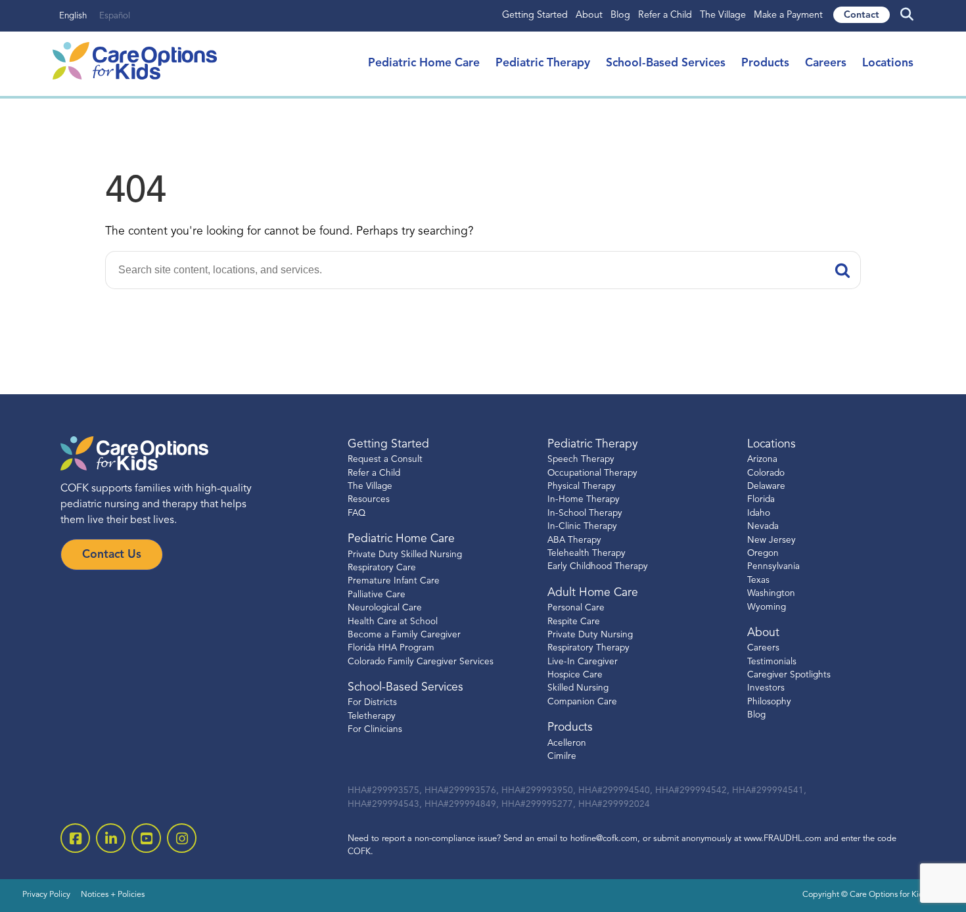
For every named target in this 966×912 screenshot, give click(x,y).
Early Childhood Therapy (597, 566)
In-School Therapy (584, 513)
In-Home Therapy (583, 499)
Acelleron (566, 743)
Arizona (762, 459)
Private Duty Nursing (590, 635)
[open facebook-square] (75, 838)
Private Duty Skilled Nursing (405, 555)
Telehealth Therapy (586, 553)
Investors (766, 688)
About (589, 15)
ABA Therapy (574, 540)
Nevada (763, 526)
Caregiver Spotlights (789, 675)
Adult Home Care (592, 593)
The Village (723, 15)
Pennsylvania (773, 566)
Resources (369, 499)
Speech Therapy (580, 459)
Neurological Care (385, 608)
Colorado (766, 473)
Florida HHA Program (391, 648)
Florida (761, 499)
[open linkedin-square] (111, 838)
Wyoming (766, 607)
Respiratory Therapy (588, 648)
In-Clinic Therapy (582, 526)
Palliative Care (376, 595)
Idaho (758, 513)
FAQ (356, 513)
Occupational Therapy (592, 473)
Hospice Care (575, 675)
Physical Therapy (581, 486)
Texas (758, 580)
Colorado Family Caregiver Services (421, 662)
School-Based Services (665, 63)
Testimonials (771, 662)
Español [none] (114, 16)
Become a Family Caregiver (404, 635)
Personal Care (576, 608)
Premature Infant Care (394, 581)
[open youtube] (146, 838)
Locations (887, 63)
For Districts (372, 702)
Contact (861, 15)
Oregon (763, 553)
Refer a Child (665, 15)
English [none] (73, 16)
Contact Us (111, 554)
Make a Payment (788, 15)
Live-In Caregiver (582, 662)
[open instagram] (181, 838)
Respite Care (573, 622)
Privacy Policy (46, 895)
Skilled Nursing (578, 688)
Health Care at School (393, 622)
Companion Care (582, 702)
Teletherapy (372, 716)
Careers (825, 63)
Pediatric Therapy (542, 63)
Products (765, 63)
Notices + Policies (113, 895)
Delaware (766, 486)
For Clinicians (375, 729)
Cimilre (561, 756)
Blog (620, 15)
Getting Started (535, 15)
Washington (771, 593)
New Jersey (771, 540)
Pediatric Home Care (424, 63)
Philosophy (769, 702)
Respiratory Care (382, 568)
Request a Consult (385, 459)
